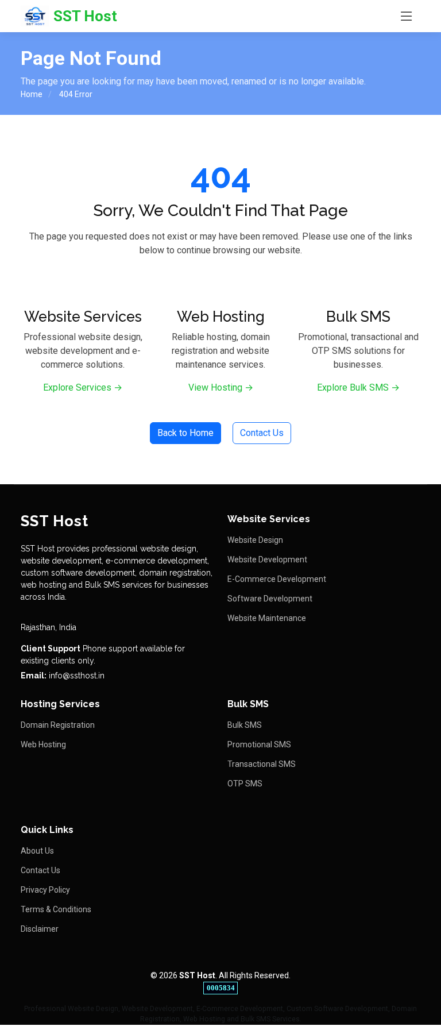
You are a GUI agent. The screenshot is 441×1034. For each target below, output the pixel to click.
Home (31, 94)
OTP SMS (244, 784)
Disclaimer (40, 929)
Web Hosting (43, 744)
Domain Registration (58, 725)
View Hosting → (220, 387)
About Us (37, 851)
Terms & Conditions (56, 909)
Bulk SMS (244, 725)
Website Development (267, 559)
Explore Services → (82, 387)
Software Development (269, 599)
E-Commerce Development (276, 579)
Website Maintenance (266, 618)
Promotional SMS (259, 744)
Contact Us (262, 432)
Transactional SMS (261, 764)
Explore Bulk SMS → (358, 387)
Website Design (255, 540)
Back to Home (185, 432)
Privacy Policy (45, 890)
